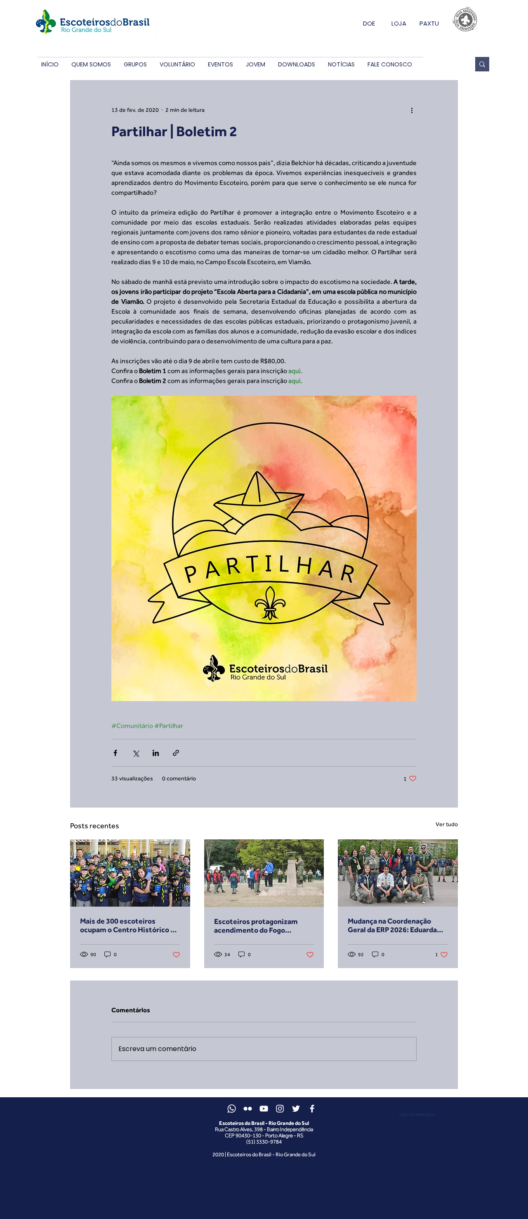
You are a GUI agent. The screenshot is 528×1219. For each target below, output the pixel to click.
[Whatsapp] (231, 1108)
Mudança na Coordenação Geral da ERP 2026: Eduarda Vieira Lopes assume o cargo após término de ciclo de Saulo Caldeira (398, 925)
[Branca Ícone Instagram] (280, 1108)
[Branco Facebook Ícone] (312, 1108)
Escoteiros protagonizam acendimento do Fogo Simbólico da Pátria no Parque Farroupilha (262, 925)
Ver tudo (447, 824)
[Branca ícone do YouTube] (264, 1108)
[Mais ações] (412, 110)
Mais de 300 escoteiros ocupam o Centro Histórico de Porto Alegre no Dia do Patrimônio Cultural (129, 925)
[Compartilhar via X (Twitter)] (135, 753)
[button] (91, 64)
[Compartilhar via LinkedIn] (156, 753)
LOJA (398, 23)
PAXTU (429, 23)
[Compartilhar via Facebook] (115, 753)
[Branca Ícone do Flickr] (248, 1108)
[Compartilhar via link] (176, 753)
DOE (369, 23)
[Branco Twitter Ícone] (296, 1108)
